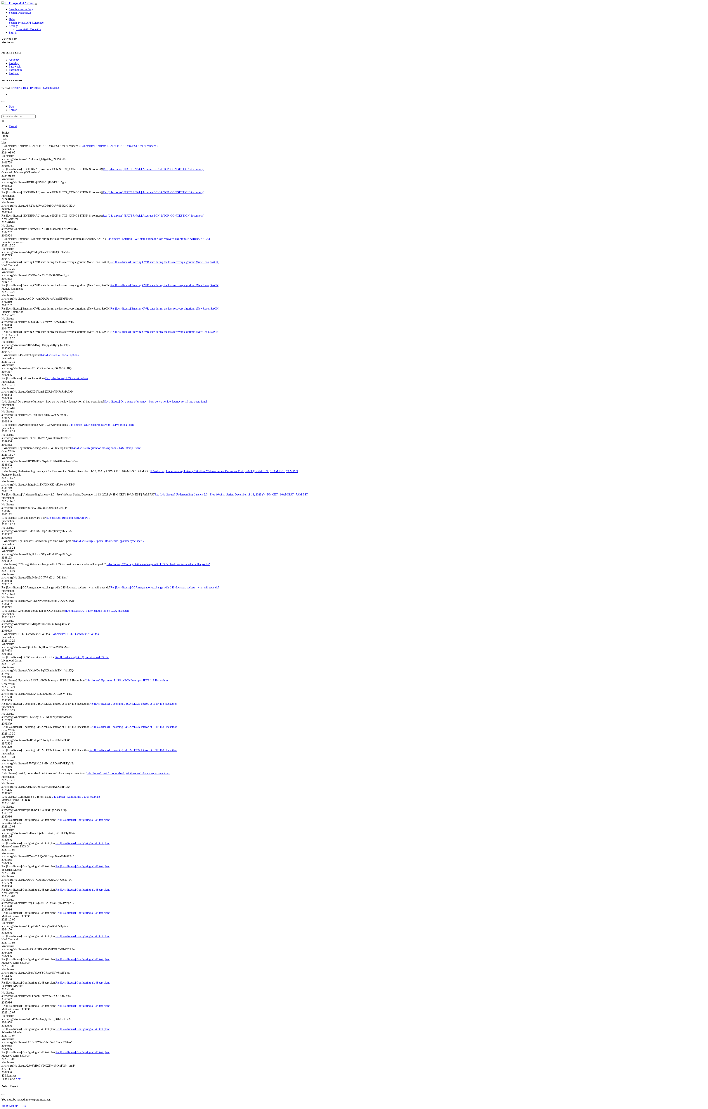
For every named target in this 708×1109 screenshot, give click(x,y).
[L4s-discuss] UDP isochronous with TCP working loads (101, 424)
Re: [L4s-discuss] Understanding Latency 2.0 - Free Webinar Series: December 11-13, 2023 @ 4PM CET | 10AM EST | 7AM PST (231, 494)
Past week (15, 66)
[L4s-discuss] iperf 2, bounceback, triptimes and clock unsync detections (128, 773)
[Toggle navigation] (35, 4)
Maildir (13, 1105)
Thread (13, 109)
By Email (35, 87)
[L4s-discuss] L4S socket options (59, 355)
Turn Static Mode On (28, 29)
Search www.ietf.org (21, 9)
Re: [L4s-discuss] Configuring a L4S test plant (82, 819)
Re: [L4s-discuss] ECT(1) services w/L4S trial (82, 657)
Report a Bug (20, 87)
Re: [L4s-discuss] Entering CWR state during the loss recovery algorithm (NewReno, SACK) (164, 262)
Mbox (4, 1105)
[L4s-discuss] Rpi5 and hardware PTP (68, 517)
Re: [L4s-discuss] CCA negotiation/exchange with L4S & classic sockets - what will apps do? (164, 587)
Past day (14, 63)
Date (11, 106)
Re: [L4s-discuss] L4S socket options (66, 378)
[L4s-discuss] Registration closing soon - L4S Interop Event (105, 448)
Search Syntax (17, 22)
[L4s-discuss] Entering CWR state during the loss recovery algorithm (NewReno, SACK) (158, 238)
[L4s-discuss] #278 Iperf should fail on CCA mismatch (97, 610)
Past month (15, 69)
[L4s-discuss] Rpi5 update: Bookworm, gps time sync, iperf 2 (109, 541)
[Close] (2, 1094)
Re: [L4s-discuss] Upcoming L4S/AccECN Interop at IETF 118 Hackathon (133, 703)
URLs (22, 1105)
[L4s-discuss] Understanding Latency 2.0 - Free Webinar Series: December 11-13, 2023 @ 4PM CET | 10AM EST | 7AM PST (224, 471)
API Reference (35, 22)
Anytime (14, 59)
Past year (14, 73)
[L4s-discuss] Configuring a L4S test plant (75, 796)
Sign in (13, 32)
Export (13, 126)
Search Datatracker (20, 12)
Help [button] (12, 19)
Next (18, 1078)
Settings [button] (13, 25)
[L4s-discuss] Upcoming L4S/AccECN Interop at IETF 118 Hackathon (126, 680)
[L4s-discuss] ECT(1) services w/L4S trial (75, 633)
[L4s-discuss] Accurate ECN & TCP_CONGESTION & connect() (118, 145)
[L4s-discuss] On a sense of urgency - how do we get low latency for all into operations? (155, 401)
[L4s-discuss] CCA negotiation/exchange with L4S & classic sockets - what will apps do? (158, 564)
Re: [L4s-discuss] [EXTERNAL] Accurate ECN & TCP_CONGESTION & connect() (153, 169)
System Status (51, 87)
